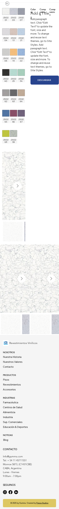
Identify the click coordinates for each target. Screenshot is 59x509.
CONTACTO (10, 449)
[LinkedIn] (16, 492)
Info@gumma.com (13, 456)
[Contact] (13, 3)
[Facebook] (10, 492)
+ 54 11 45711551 (17, 460)
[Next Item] (17, 186)
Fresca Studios (42, 503)
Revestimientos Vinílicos (23, 343)
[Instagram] (5, 492)
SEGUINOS (9, 484)
